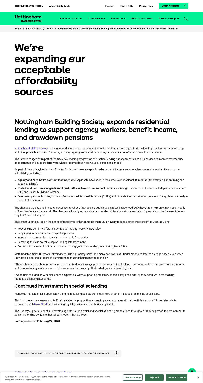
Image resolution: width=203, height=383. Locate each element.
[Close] (198, 377)
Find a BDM (126, 6)
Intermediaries (33, 28)
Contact (109, 6)
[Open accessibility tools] (192, 372)
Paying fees (146, 6)
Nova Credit (41, 304)
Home (18, 28)
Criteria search (96, 18)
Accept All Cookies (177, 377)
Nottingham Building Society (31, 148)
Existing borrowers (142, 18)
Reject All (154, 377)
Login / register (170, 6)
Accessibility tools (59, 6)
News (50, 28)
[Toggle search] (186, 18)
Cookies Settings (133, 377)
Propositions (118, 18)
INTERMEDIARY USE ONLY (29, 6)
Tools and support (169, 18)
